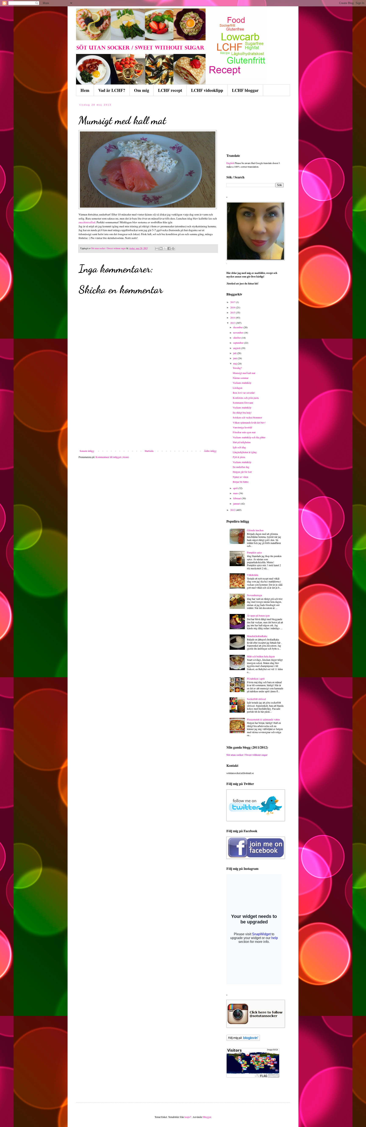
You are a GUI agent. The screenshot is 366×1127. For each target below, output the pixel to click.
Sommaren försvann (243, 402)
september (238, 342)
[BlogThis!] (161, 248)
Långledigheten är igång (245, 452)
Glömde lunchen (255, 530)
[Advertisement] (148, 417)
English (230, 163)
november (238, 332)
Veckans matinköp (242, 382)
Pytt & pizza (239, 457)
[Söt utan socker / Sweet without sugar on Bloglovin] (243, 1039)
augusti (237, 348)
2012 (233, 510)
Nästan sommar (240, 377)
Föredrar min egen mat (244, 432)
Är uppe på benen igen (258, 615)
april (235, 488)
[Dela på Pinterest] (173, 248)
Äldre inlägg (210, 450)
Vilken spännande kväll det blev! (249, 422)
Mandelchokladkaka (257, 636)
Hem (84, 90)
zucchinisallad (87, 222)
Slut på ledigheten (242, 442)
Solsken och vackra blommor (247, 417)
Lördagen (237, 387)
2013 (233, 322)
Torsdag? (237, 368)
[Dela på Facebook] (169, 248)
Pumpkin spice (254, 552)
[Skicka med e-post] (157, 248)
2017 (233, 302)
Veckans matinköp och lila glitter (249, 437)
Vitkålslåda (252, 575)
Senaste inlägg (87, 450)
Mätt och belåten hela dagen (261, 656)
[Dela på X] (165, 248)
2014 (233, 317)
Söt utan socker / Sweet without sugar (247, 755)
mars (236, 493)
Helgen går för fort (242, 471)
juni (235, 358)
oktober (237, 337)
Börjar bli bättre (240, 481)
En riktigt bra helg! (242, 412)
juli (235, 353)
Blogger (207, 1117)
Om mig (141, 90)
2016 (233, 307)
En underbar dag (241, 467)
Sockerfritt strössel (256, 699)
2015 (233, 312)
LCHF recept (170, 90)
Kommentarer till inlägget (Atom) (112, 457)
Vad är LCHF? (111, 90)
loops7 (187, 1117)
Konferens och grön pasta (246, 397)
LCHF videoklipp (207, 90)
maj (235, 363)
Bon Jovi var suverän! (244, 392)
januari (237, 503)
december (238, 327)
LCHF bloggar (245, 90)
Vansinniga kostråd (242, 427)
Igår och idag (239, 447)
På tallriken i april (256, 678)
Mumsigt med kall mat (244, 373)
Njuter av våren (240, 477)
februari (237, 498)
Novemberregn (254, 595)
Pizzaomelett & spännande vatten (263, 719)
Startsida (149, 450)
